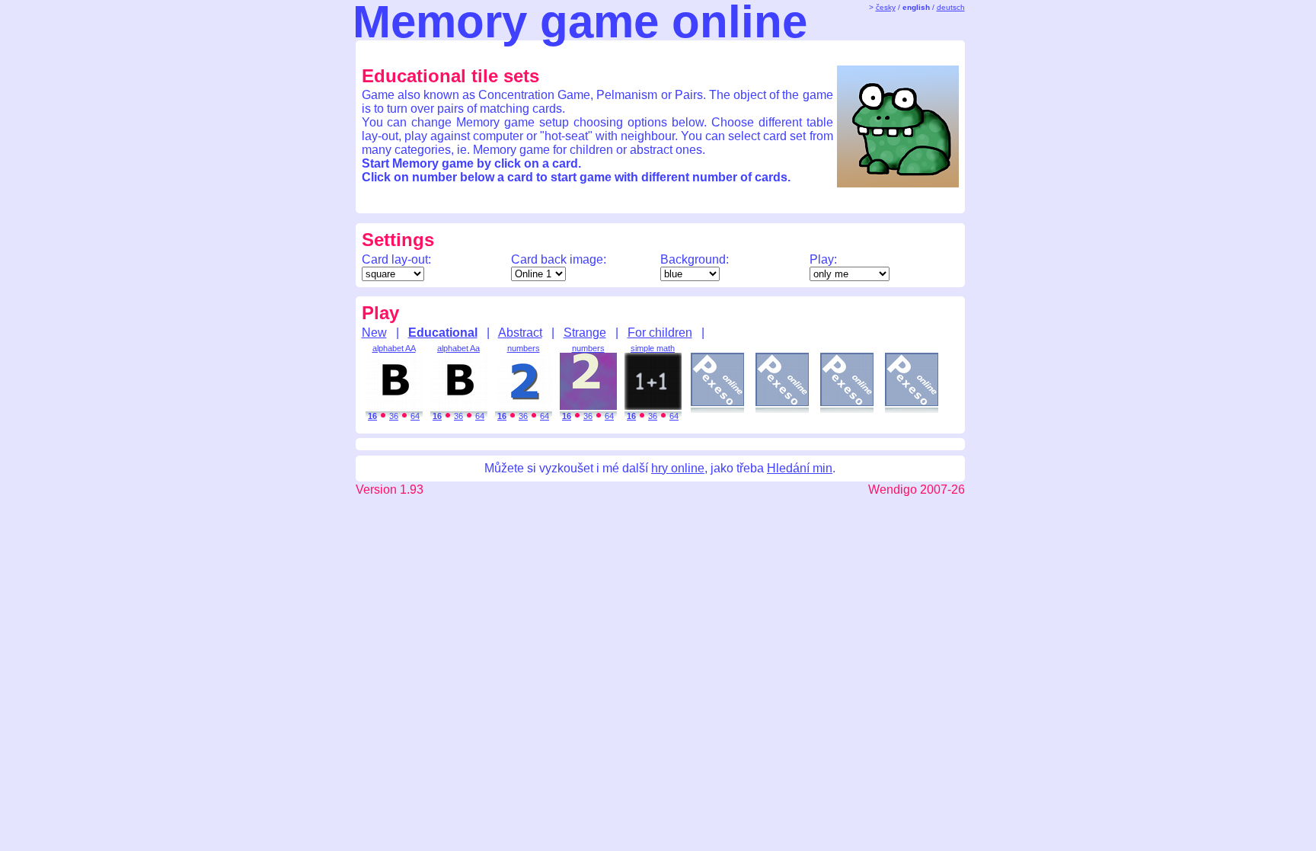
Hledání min (799, 468)
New (374, 332)
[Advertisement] (646, 52)
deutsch (951, 7)
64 (415, 416)
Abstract (520, 332)
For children (660, 332)
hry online (677, 468)
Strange (585, 332)
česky (886, 7)
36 (393, 416)
